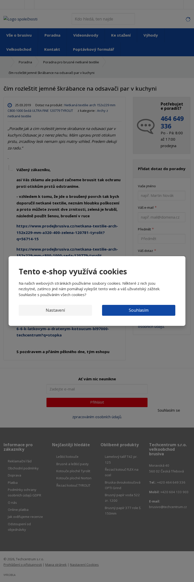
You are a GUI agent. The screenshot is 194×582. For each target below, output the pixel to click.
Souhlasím (139, 310)
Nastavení (55, 310)
